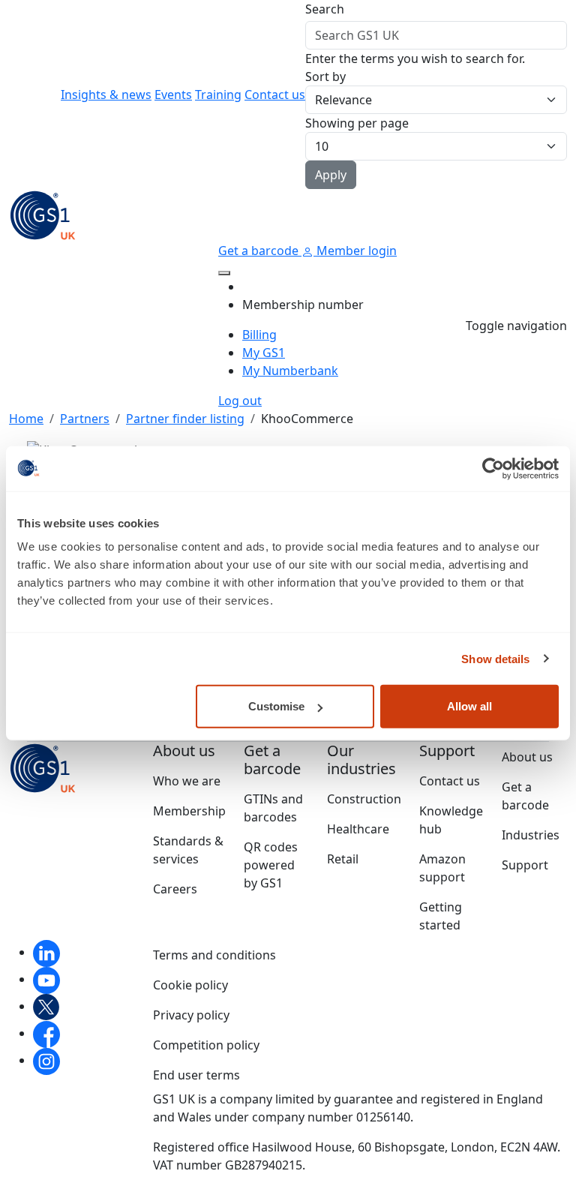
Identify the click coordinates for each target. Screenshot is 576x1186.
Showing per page (357, 123)
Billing (259, 334)
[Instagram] (46, 1060)
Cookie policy (190, 985)
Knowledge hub (451, 820)
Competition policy (206, 1045)
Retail (342, 859)
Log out (240, 400)
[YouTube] (46, 979)
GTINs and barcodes (273, 808)
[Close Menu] (224, 273)
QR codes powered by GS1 (271, 865)
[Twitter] (46, 1006)
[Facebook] (46, 1033)
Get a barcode (260, 250)
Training (218, 94)
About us (527, 757)
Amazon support (442, 868)
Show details (495, 658)
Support (525, 865)
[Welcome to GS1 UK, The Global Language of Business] (42, 214)
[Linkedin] (46, 952)
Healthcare (358, 829)
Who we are (186, 781)
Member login (355, 250)
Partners (85, 418)
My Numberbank (290, 370)
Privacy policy (191, 1015)
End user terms (196, 1075)
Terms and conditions (214, 955)
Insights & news (106, 94)
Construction (364, 799)
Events (173, 94)
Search (324, 9)
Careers (175, 889)
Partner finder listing (185, 418)
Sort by (325, 76)
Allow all (469, 706)
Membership (189, 811)
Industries (531, 835)
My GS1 (263, 352)
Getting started (440, 916)
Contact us (274, 94)
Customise (276, 706)
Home (26, 418)
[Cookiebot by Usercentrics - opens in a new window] (493, 468)
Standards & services (188, 850)
